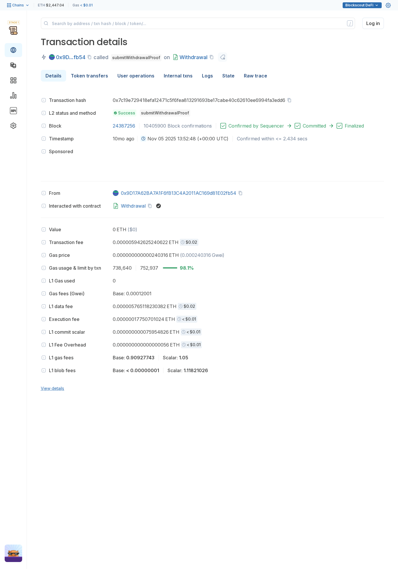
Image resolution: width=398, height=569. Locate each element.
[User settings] (388, 5)
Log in (373, 23)
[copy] (91, 57)
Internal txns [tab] (178, 76)
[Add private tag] (222, 57)
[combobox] (143, 139)
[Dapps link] (13, 80)
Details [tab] (53, 76)
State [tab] (228, 76)
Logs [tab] (207, 76)
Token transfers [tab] (89, 76)
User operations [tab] (135, 76)
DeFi (359, 5)
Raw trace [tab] (255, 76)
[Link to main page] (13, 30)
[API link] (13, 111)
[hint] (44, 100)
